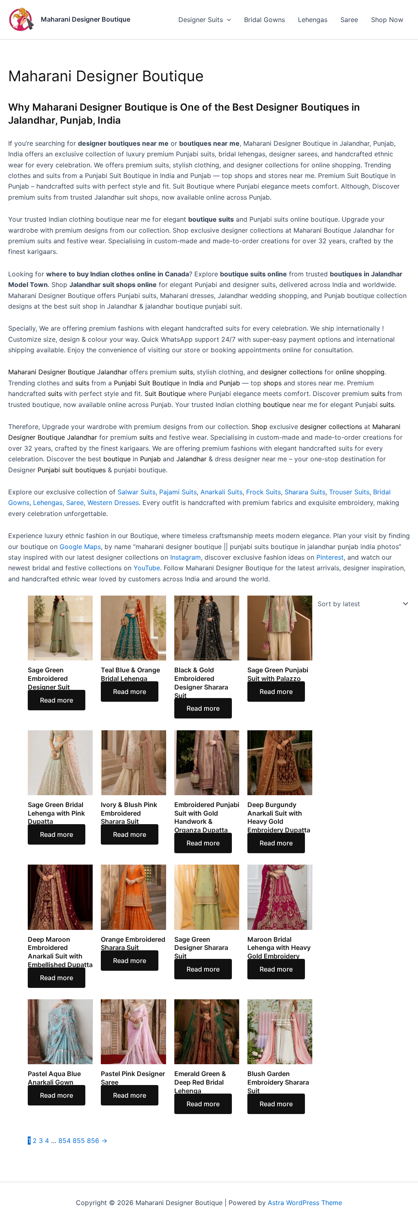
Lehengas (312, 20)
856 (93, 1140)
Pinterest (330, 557)
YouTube (146, 568)
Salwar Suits (137, 492)
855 (79, 1140)
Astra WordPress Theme (305, 1203)
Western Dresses (113, 502)
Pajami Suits (178, 492)
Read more (56, 700)
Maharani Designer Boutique (85, 19)
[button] (227, 19)
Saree (349, 20)
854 (64, 1140)
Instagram (185, 557)
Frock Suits (263, 492)
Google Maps (80, 547)
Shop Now (387, 20)
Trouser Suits (349, 492)
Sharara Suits (305, 492)
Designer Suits (200, 20)
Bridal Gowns (264, 20)
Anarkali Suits (221, 492)
